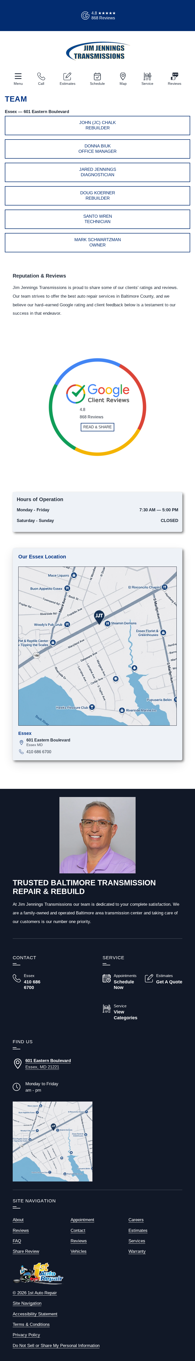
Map (123, 83)
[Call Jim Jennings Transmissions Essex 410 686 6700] (31, 982)
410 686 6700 (38, 752)
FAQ (17, 1241)
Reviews (174, 83)
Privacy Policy (26, 1334)
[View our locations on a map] (52, 1141)
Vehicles (79, 1251)
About (18, 1219)
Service (147, 83)
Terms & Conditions (31, 1324)
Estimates (67, 83)
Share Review (26, 1251)
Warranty (137, 1251)
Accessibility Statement (35, 1314)
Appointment (82, 1219)
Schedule (97, 83)
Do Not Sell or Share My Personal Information (56, 1345)
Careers (136, 1219)
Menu (18, 83)
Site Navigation (27, 1303)
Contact (78, 1230)
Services (136, 1241)
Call (41, 83)
